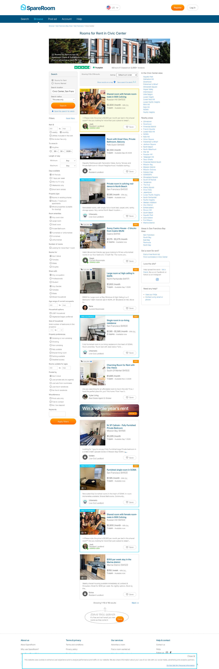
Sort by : (113, 75)
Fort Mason (147, 220)
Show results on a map (105, 82)
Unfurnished (57, 240)
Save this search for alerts (64, 111)
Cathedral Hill (148, 79)
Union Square (148, 139)
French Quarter (149, 129)
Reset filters (70, 118)
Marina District (148, 223)
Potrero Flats (148, 172)
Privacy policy (71, 649)
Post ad (52, 19)
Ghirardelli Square (150, 87)
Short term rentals (59, 189)
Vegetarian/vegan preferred (62, 317)
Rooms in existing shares (61, 197)
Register (178, 7)
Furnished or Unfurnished (62, 233)
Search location (57, 87)
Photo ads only (58, 398)
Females (55, 260)
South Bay (147, 237)
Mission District (149, 167)
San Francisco (148, 235)
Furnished (56, 236)
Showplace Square (150, 177)
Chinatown (147, 121)
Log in (192, 7)
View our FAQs (151, 294)
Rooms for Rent (60, 80)
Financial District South (152, 162)
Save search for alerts (125, 82)
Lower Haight (148, 97)
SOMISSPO (147, 175)
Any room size (57, 217)
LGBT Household (58, 313)
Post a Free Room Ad (151, 254)
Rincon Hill (147, 210)
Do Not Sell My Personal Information (181, 665)
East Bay (146, 240)
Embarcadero (148, 207)
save (119, 619)
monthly (65, 132)
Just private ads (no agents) (63, 380)
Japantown (147, 192)
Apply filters (63, 421)
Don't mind (56, 376)
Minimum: (54, 160)
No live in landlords (59, 390)
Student (55, 282)
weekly (54, 132)
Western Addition (150, 202)
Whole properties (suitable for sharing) (62, 208)
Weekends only (58, 185)
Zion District (148, 205)
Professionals (57, 279)
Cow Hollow (148, 218)
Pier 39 (146, 152)
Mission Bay (148, 165)
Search (25, 19)
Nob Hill (146, 107)
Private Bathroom (58, 228)
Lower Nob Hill (149, 99)
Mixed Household (59, 297)
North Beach (148, 147)
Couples (55, 267)
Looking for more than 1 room (63, 248)
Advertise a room (118, 645)
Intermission (148, 92)
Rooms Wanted (60, 83)
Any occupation (58, 275)
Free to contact (58, 402)
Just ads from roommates (62, 383)
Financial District (149, 127)
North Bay (147, 245)
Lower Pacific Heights (151, 102)
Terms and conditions (74, 645)
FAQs (158, 649)
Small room (56, 224)
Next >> (135, 603)
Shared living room (59, 353)
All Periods (56, 175)
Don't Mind (56, 256)
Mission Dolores (149, 170)
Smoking (55, 342)
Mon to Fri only (58, 182)
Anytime (55, 147)
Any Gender (56, 286)
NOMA (146, 110)
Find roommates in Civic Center (155, 257)
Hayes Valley (148, 89)
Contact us (160, 645)
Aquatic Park (148, 77)
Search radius (56, 96)
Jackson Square (149, 144)
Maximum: (54, 166)
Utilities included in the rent (62, 136)
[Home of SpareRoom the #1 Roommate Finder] (38, 7)
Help (79, 19)
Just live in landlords (60, 387)
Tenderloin (147, 182)
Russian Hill (147, 154)
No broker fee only (59, 139)
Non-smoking (57, 345)
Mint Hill (146, 104)
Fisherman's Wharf (150, 84)
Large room (56, 221)
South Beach (148, 213)
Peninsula (147, 242)
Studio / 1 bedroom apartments (59, 202)
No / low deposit (58, 405)
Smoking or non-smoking (62, 338)
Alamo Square (148, 187)
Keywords (53, 410)
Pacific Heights (149, 112)
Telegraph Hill (148, 157)
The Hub (146, 185)
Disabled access (58, 360)
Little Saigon (148, 94)
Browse (38, 19)
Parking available (58, 356)
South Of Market (149, 180)
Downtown (147, 82)
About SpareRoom (28, 645)
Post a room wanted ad (120, 649)
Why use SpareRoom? (30, 649)
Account (67, 19)
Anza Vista (147, 190)
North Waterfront (149, 149)
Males (54, 263)
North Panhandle (149, 197)
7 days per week (58, 178)
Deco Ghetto (148, 159)
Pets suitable (57, 349)
